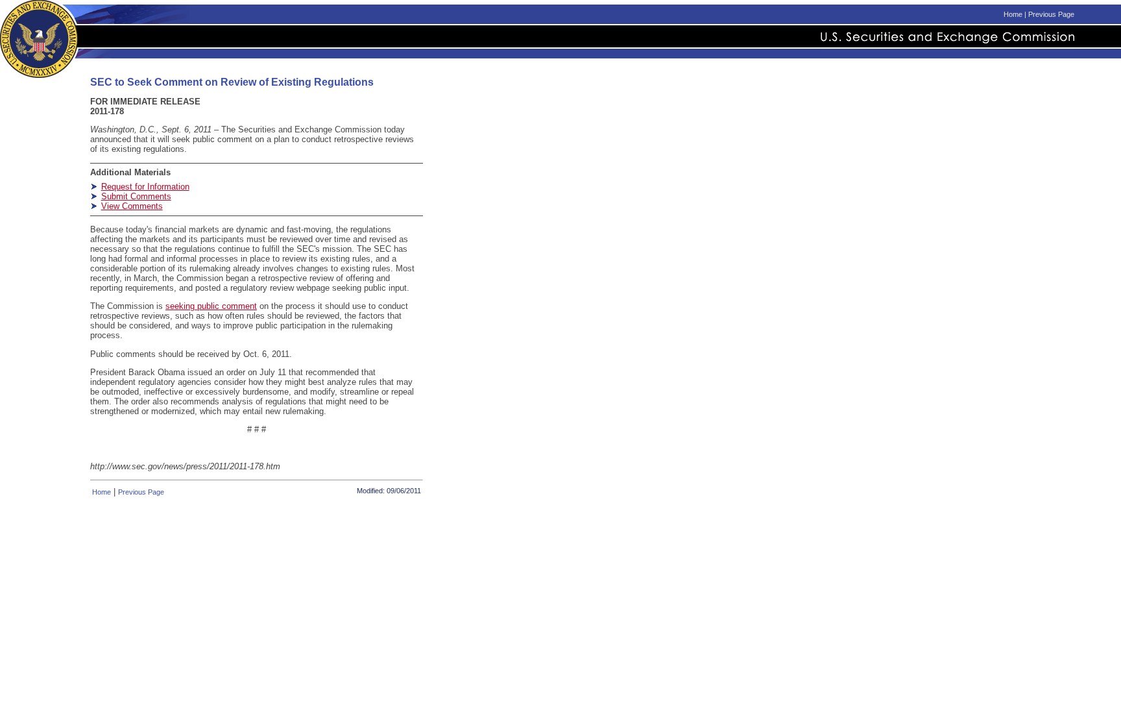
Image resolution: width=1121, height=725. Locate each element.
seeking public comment (211, 306)
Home (1013, 14)
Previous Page (1051, 14)
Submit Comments (136, 196)
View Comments (132, 206)
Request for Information (145, 186)
